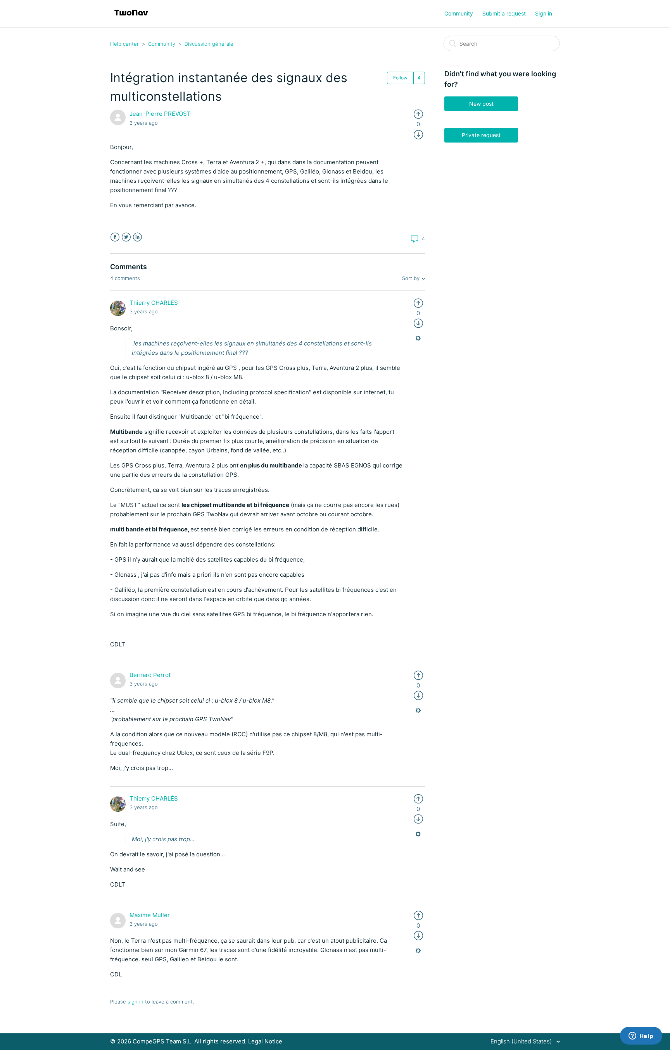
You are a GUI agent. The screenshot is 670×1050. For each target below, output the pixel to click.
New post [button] (481, 103)
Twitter (126, 237)
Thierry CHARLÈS (154, 302)
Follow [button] (400, 78)
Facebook (115, 237)
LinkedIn (137, 237)
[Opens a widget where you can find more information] (641, 1036)
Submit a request (504, 13)
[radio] (418, 113)
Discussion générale (209, 44)
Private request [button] (481, 135)
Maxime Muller (150, 915)
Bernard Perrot (150, 675)
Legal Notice (265, 1041)
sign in (135, 1001)
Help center (124, 44)
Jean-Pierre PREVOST (160, 113)
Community (458, 13)
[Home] (131, 17)
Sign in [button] (543, 13)
